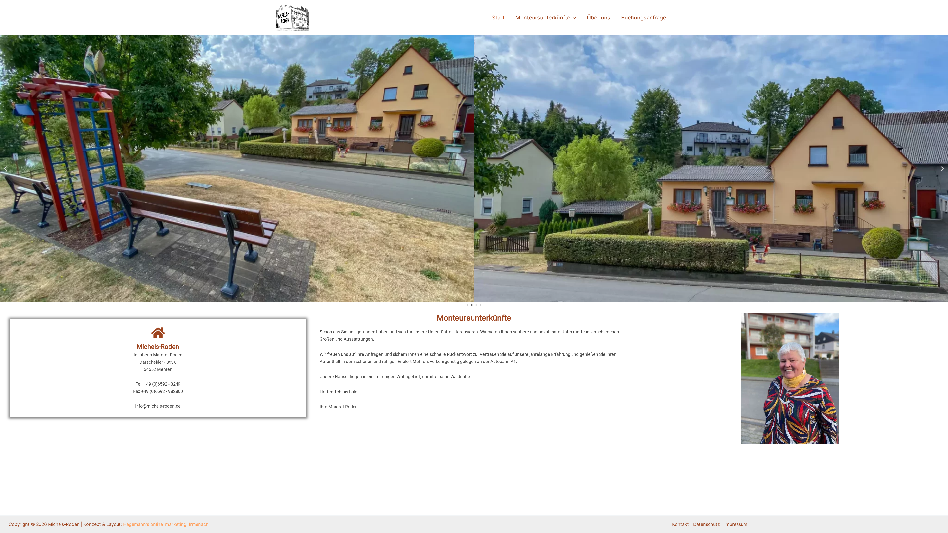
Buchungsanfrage (643, 17)
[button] (573, 17)
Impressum (735, 524)
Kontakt (680, 524)
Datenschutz (706, 524)
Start (498, 17)
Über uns (598, 17)
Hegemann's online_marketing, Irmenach (166, 524)
